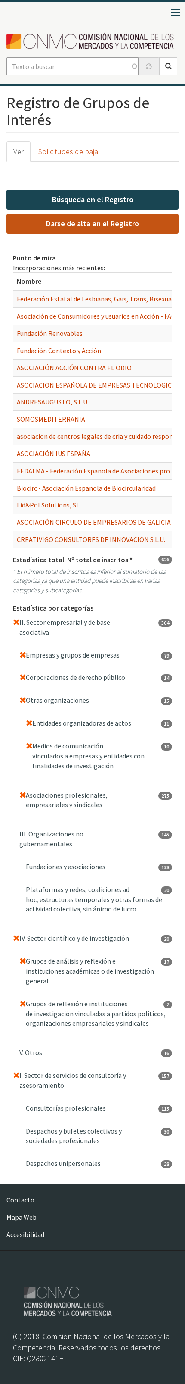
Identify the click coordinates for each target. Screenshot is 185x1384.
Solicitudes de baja (68, 152)
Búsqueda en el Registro (92, 199)
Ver (18, 152)
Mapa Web (21, 1217)
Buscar (168, 66)
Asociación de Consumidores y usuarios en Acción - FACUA (100, 316)
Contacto (20, 1200)
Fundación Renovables (50, 333)
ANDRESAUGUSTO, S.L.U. (53, 402)
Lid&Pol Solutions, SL (48, 505)
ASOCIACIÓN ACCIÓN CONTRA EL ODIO (74, 367)
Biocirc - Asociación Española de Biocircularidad (86, 488)
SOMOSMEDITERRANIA (51, 419)
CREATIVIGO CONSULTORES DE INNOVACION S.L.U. (91, 539)
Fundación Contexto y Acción (59, 350)
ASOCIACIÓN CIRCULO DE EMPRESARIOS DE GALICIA (94, 522)
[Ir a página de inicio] (92, 41)
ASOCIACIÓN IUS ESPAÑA (53, 453)
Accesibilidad (25, 1234)
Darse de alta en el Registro (92, 224)
